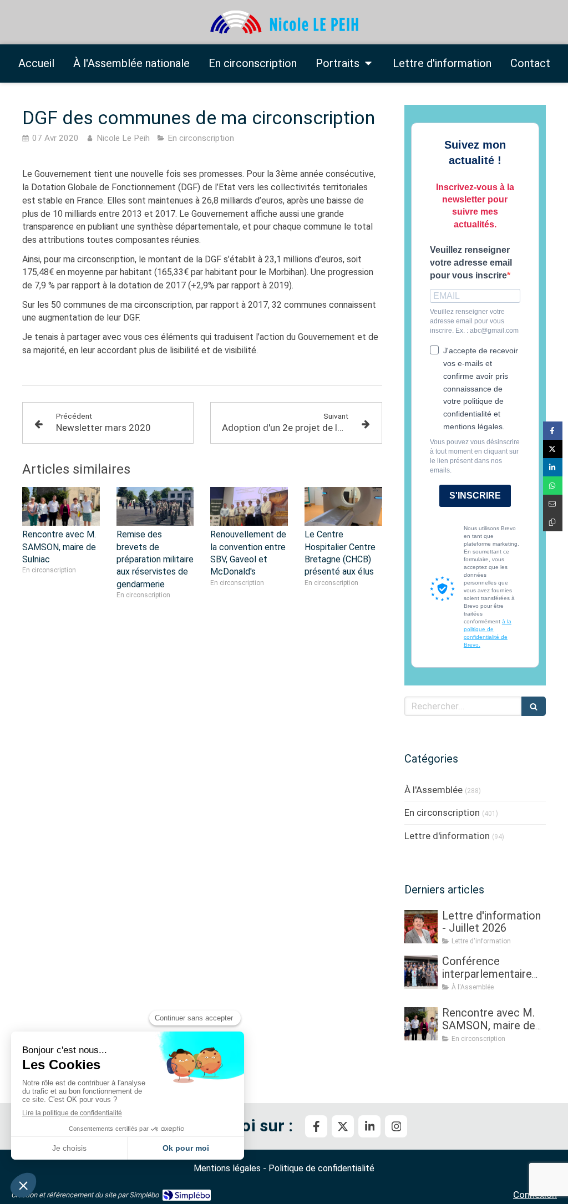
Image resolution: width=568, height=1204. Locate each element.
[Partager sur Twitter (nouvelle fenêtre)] (552, 449)
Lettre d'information (447, 835)
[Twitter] (343, 1126)
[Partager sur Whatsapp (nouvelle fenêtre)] (552, 485)
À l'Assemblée (433, 789)
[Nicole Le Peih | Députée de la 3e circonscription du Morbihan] (283, 22)
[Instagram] (396, 1126)
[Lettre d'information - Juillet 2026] (421, 926)
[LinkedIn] (369, 1126)
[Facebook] (316, 1126)
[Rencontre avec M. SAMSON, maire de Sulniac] (61, 506)
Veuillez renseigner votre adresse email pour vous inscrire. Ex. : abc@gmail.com (474, 321)
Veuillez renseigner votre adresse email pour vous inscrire (471, 262)
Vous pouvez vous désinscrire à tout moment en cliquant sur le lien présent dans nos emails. (475, 456)
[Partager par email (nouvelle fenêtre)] (552, 504)
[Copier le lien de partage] (552, 522)
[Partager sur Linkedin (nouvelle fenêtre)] (552, 467)
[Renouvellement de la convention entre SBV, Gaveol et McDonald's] (249, 506)
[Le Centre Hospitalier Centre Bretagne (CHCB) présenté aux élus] (343, 506)
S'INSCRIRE (475, 495)
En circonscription (442, 812)
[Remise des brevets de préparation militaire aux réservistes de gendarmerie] (155, 506)
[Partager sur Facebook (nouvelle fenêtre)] (552, 430)
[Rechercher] (533, 706)
